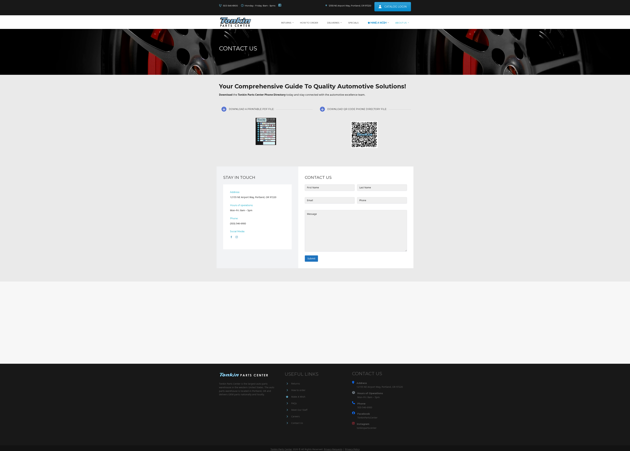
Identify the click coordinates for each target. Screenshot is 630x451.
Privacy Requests (333, 449)
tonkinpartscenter (367, 427)
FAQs (294, 403)
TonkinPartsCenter (367, 417)
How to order (298, 390)
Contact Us (297, 423)
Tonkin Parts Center (281, 449)
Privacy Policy (352, 449)
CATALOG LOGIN (395, 6)
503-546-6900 (364, 407)
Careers (295, 416)
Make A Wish (298, 396)
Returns (295, 383)
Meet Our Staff (299, 409)
